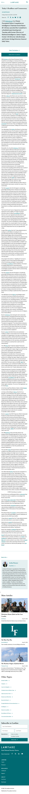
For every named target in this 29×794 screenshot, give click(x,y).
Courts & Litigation (5, 687)
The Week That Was (6, 640)
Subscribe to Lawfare (14, 54)
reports (7, 188)
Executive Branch (5, 700)
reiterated (22, 494)
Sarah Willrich (4, 642)
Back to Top (3, 557)
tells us (8, 96)
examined (14, 529)
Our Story (3, 779)
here (7, 385)
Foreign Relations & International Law (9, 703)
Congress (3, 683)
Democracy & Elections (6, 696)
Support (3, 773)
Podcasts (3, 764)
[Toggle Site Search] (27, 2)
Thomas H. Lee (4, 666)
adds (17, 114)
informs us (8, 21)
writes (13, 129)
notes (6, 345)
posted (10, 522)
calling (12, 428)
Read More (11, 565)
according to (17, 213)
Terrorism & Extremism (6, 716)
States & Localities (5, 710)
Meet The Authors (13, 50)
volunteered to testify (17, 93)
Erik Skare (3, 618)
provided (13, 512)
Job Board (3, 770)
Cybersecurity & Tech (6, 693)
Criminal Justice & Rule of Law (8, 690)
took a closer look (11, 499)
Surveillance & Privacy (6, 713)
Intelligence (4, 706)
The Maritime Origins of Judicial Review (12, 663)
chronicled (13, 505)
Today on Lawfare (14, 734)
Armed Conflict (5, 680)
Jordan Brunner (6, 12)
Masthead (3, 782)
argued (10, 518)
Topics (2, 762)
